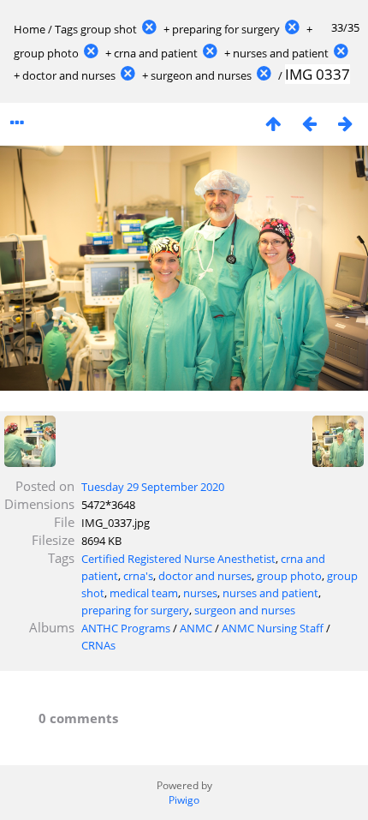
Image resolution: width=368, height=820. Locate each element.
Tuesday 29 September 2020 (152, 486)
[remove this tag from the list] (149, 29)
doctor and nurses (69, 75)
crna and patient (156, 53)
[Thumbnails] (273, 123)
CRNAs (98, 645)
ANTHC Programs (125, 628)
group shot (108, 29)
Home (29, 29)
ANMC (196, 628)
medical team (144, 593)
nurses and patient (281, 53)
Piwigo (184, 800)
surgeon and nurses (201, 75)
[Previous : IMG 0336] (309, 123)
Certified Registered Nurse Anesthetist (178, 558)
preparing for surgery (226, 29)
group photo (46, 53)
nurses (200, 593)
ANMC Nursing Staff (272, 628)
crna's (138, 576)
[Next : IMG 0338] (345, 123)
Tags (66, 29)
